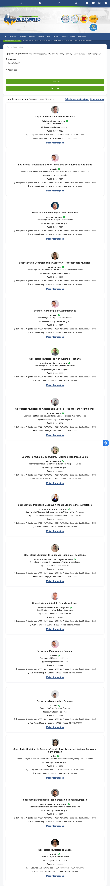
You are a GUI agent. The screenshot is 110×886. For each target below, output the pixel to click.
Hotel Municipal (82, 36)
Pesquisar (12, 70)
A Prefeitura (22, 36)
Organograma (97, 99)
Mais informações (55, 143)
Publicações (56, 36)
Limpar (56, 88)
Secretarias (31, 36)
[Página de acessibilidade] (59, 3)
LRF (48, 36)
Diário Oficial (41, 36)
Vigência (11, 59)
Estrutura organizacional (77, 99)
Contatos (72, 36)
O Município (12, 36)
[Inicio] (5, 36)
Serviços (64, 36)
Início (8, 47)
